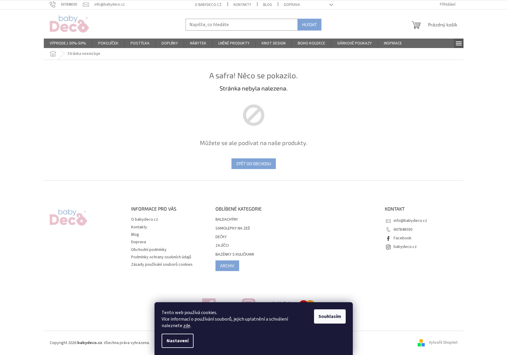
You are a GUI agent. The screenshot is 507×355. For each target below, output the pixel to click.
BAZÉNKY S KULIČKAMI (234, 254)
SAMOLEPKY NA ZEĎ (232, 228)
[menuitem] (68, 43)
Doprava (292, 4)
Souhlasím (329, 316)
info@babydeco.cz (410, 221)
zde (186, 325)
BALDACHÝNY (226, 219)
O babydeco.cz (208, 4)
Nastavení (178, 341)
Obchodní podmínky (149, 250)
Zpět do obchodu (253, 163)
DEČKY (221, 237)
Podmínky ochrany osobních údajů (161, 257)
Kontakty (242, 4)
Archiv (227, 265)
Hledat (309, 24)
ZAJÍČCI (222, 246)
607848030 (403, 230)
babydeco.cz (405, 247)
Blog (267, 4)
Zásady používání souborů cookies (162, 265)
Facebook (402, 238)
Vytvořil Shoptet (443, 343)
